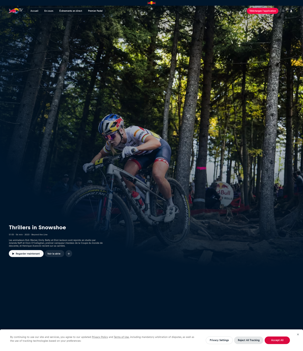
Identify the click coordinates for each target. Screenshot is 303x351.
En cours (48, 11)
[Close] (298, 334)
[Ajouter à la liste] (68, 253)
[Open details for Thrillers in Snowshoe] (151, 137)
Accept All (277, 340)
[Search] (283, 11)
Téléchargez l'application (262, 11)
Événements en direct (70, 11)
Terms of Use (121, 337)
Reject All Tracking (249, 340)
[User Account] (291, 11)
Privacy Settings (219, 340)
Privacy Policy (100, 337)
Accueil (34, 11)
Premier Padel (95, 11)
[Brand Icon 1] (151, 3)
